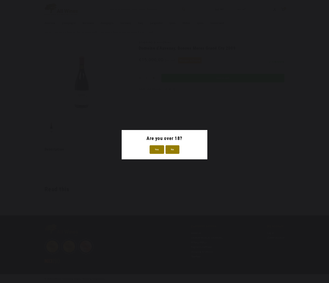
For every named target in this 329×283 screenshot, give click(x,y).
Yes (157, 149)
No (172, 149)
